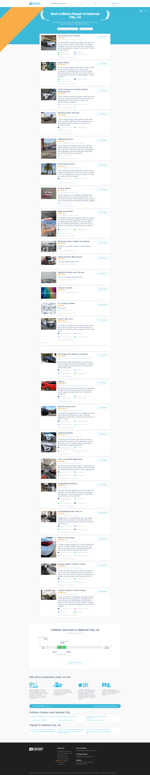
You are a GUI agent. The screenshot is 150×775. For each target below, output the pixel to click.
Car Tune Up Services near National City (97, 729)
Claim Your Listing (62, 759)
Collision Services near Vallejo (67, 716)
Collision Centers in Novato (66, 720)
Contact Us (60, 764)
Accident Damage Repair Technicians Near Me (44, 716)
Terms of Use (113, 773)
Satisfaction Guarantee (64, 751)
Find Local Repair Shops (64, 753)
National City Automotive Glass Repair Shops (71, 729)
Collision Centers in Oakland (39, 720)
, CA (58, 725)
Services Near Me (62, 755)
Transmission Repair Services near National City (98, 732)
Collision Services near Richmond (95, 720)
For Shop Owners (62, 757)
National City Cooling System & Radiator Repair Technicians (69, 732)
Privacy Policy (104, 773)
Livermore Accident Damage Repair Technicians (96, 717)
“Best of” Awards (62, 760)
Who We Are (61, 762)
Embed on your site (76, 662)
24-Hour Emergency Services (68, 29)
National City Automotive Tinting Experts (42, 729)
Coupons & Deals (87, 29)
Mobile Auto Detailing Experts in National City (44, 731)
